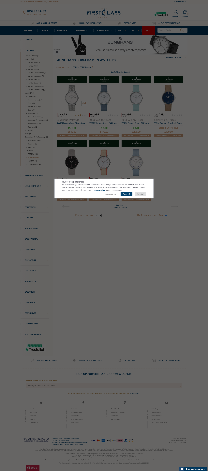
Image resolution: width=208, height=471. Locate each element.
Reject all (140, 194)
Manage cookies (110, 194)
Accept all (126, 194)
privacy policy (99, 190)
